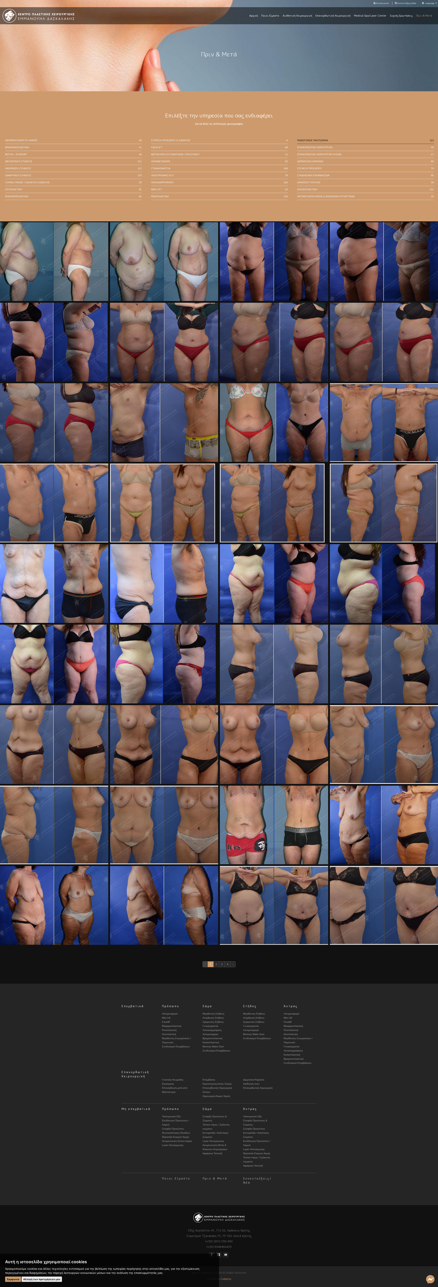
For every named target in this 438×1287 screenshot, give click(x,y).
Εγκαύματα (168, 1083)
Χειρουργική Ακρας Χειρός (216, 1096)
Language (430, 3)
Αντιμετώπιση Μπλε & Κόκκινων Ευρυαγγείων (365, 196)
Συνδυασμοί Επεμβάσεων (365, 175)
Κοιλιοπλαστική (365, 189)
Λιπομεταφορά (219, 161)
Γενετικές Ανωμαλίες (172, 1079)
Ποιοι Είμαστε (176, 1178)
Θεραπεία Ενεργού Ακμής (73, 140)
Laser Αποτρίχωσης (173, 1145)
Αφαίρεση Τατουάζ (365, 182)
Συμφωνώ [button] (13, 1279)
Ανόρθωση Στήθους (73, 168)
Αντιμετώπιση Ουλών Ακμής (177, 1141)
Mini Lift (219, 189)
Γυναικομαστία (219, 168)
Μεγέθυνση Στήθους (73, 161)
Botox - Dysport (73, 154)
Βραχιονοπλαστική (73, 147)
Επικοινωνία (382, 3)
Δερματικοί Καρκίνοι (365, 161)
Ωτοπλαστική (73, 189)
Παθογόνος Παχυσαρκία (365, 140)
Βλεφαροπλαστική (73, 196)
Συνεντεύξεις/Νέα (406, 3)
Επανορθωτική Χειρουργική (365, 147)
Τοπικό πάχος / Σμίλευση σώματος (73, 182)
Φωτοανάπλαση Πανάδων (176, 1132)
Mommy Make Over (213, 1046)
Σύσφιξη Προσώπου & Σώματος (219, 140)
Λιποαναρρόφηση (219, 182)
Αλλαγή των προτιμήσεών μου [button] (41, 1279)
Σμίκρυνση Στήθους (73, 175)
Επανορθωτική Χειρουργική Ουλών (365, 154)
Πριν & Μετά (215, 1178)
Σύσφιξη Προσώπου (365, 168)
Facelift (219, 147)
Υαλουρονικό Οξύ (219, 175)
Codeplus (226, 1279)
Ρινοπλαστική (219, 196)
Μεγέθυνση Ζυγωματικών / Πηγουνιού (219, 154)
